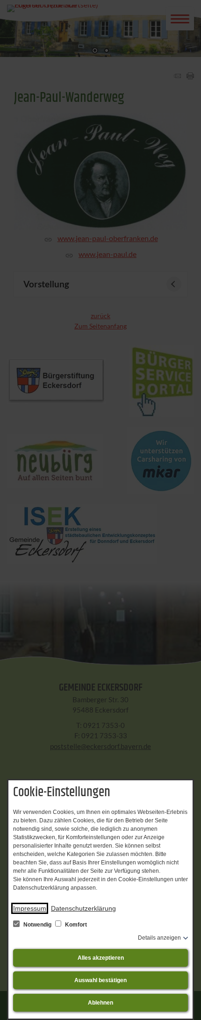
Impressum (29, 908)
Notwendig (37, 924)
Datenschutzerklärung (83, 908)
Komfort (75, 924)
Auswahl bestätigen (100, 980)
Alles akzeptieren (101, 958)
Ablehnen (100, 1002)
